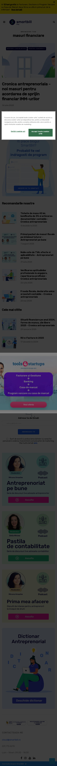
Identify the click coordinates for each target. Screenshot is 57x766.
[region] (28, 125)
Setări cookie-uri (18, 131)
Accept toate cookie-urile (41, 133)
